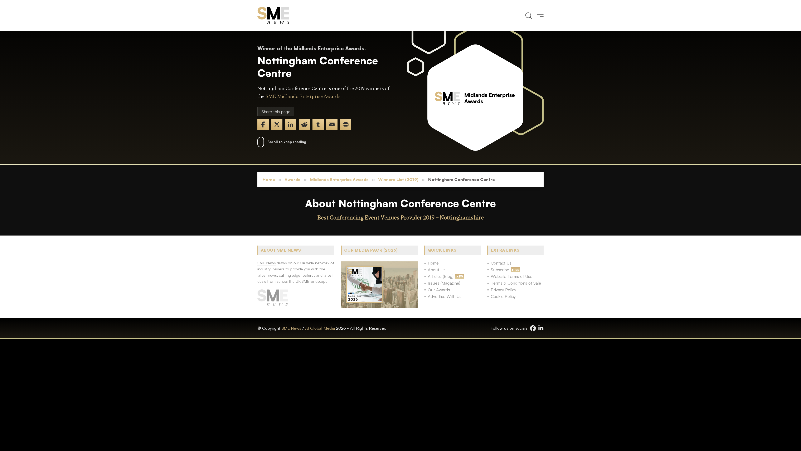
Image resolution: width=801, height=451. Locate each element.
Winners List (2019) (398, 179)
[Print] (345, 124)
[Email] (332, 124)
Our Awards (439, 289)
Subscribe (500, 269)
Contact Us (501, 263)
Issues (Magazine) (444, 283)
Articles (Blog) (440, 276)
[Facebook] (263, 124)
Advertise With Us (444, 296)
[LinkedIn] (290, 124)
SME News (291, 328)
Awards (292, 179)
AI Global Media (320, 328)
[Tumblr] (318, 124)
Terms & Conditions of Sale (516, 283)
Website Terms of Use (511, 276)
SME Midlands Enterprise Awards (303, 96)
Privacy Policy (503, 289)
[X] (276, 124)
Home (268, 179)
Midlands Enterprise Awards (339, 179)
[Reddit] (304, 124)
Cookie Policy (503, 296)
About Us (436, 269)
